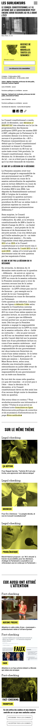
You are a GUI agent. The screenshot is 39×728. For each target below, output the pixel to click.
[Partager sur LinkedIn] (21, 111)
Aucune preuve (10, 622)
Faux (5, 663)
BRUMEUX (7, 509)
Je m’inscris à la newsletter (19, 68)
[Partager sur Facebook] (18, 111)
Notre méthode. (14, 415)
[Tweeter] (14, 111)
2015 (4, 243)
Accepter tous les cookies (19, 723)
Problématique (10, 551)
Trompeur (8, 703)
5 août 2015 (25, 249)
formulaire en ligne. (24, 408)
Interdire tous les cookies (19, 717)
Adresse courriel (9, 59)
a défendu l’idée (21, 305)
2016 (13, 243)
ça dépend (8, 466)
